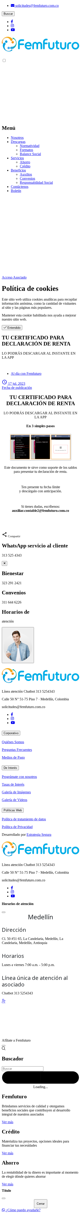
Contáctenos (19, 187)
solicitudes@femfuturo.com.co (36, 5)
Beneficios (18, 170)
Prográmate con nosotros (19, 777)
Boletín (16, 191)
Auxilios (26, 174)
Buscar (8, 13)
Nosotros (17, 138)
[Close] (3, 912)
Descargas (18, 142)
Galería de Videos (14, 800)
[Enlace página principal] (40, 45)
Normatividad (29, 146)
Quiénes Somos (13, 742)
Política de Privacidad (17, 827)
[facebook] (12, 22)
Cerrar (41, 1203)
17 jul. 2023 (17, 386)
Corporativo (11, 733)
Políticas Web (13, 810)
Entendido (13, 327)
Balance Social (30, 154)
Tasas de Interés (13, 784)
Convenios (27, 178)
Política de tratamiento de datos (24, 819)
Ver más (7, 1122)
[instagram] (12, 26)
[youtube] (13, 30)
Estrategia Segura (39, 834)
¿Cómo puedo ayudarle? (22, 1210)
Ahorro (25, 162)
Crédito (25, 166)
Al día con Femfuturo (26, 373)
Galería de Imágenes (16, 792)
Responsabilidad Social (36, 182)
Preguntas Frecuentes (17, 750)
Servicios (17, 158)
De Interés (10, 768)
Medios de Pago (13, 757)
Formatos (26, 150)
